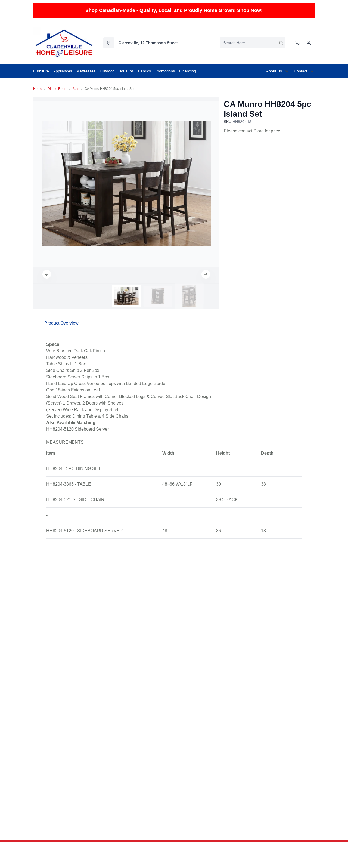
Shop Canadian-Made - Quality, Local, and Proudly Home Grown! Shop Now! (174, 10)
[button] (46, 274)
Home (37, 89)
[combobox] (252, 42)
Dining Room (57, 89)
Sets (76, 89)
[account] (309, 42)
